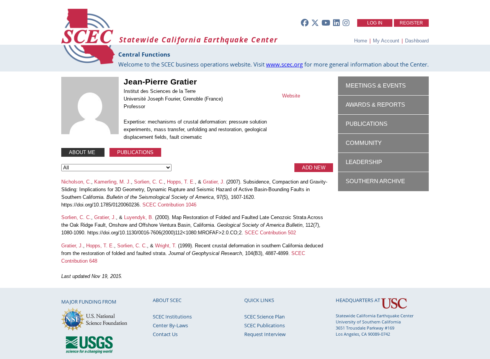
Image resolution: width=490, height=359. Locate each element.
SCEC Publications (264, 325)
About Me (83, 152)
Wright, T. (165, 246)
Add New (313, 168)
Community (364, 143)
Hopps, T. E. (181, 182)
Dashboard (417, 41)
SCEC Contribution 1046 (169, 205)
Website (291, 96)
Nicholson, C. (76, 182)
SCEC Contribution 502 (270, 233)
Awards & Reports (375, 105)
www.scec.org (284, 64)
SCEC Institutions (172, 316)
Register (411, 23)
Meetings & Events (376, 86)
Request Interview (265, 334)
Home (360, 41)
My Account (386, 41)
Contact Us (165, 334)
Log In (374, 23)
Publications (135, 152)
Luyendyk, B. (139, 217)
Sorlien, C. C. (149, 182)
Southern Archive (375, 181)
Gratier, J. (214, 182)
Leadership (364, 162)
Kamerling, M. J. (112, 182)
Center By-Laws (170, 325)
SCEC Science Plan (264, 316)
